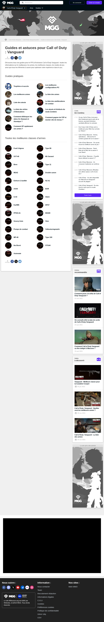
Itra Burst (17, 245)
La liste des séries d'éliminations (20, 110)
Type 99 (48, 148)
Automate (17, 253)
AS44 (16, 189)
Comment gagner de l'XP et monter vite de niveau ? (55, 119)
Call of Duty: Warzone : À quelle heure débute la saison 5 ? (89, 157)
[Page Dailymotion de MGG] (22, 587)
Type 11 (48, 164)
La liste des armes (52, 94)
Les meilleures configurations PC (52, 86)
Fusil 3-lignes (19, 148)
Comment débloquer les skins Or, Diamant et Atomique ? (23, 119)
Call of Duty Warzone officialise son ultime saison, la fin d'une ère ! (88, 171)
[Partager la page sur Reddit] (20, 57)
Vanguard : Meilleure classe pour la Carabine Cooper (87, 383)
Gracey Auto (18, 221)
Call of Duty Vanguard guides (31, 40)
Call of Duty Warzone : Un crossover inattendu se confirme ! (89, 164)
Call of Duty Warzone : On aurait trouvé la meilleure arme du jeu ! (89, 143)
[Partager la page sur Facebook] (12, 57)
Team (39, 590)
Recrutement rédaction (46, 594)
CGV (39, 618)
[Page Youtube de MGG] (18, 587)
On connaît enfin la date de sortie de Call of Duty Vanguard (87, 321)
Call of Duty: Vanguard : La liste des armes (87, 436)
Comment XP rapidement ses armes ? (23, 127)
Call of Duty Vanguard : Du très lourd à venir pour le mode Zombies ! (89, 187)
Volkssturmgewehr (52, 229)
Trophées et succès (21, 86)
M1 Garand (49, 156)
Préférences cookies (45, 607)
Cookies (40, 604)
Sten (47, 221)
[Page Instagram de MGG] (32, 587)
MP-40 (16, 237)
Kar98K (16, 205)
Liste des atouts (20, 102)
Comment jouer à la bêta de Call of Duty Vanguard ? (88, 294)
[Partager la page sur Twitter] (16, 57)
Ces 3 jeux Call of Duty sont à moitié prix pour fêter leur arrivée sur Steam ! (89, 129)
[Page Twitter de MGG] (13, 587)
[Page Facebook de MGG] (4, 587)
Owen (47, 197)
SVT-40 (16, 156)
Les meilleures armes (22, 94)
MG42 (16, 172)
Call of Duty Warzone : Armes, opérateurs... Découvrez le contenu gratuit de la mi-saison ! (89, 136)
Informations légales (45, 597)
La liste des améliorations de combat (55, 102)
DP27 (47, 205)
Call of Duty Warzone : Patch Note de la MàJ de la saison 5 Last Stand (88, 150)
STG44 (47, 245)
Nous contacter (43, 587)
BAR (47, 189)
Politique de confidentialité (48, 611)
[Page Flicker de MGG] (27, 587)
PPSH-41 (17, 213)
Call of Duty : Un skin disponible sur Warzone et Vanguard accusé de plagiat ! (89, 179)
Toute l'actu (87, 195)
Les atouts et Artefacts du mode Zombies (55, 110)
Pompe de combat (21, 229)
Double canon (50, 172)
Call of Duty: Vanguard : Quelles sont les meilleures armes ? (87, 409)
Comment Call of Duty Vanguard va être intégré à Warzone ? (87, 347)
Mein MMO (73, 587)
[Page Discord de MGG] (8, 587)
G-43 (15, 197)
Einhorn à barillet (20, 181)
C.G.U (40, 600)
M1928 (47, 213)
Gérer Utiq (41, 614)
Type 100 (48, 237)
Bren (15, 164)
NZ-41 (47, 181)
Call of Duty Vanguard (15, 40)
